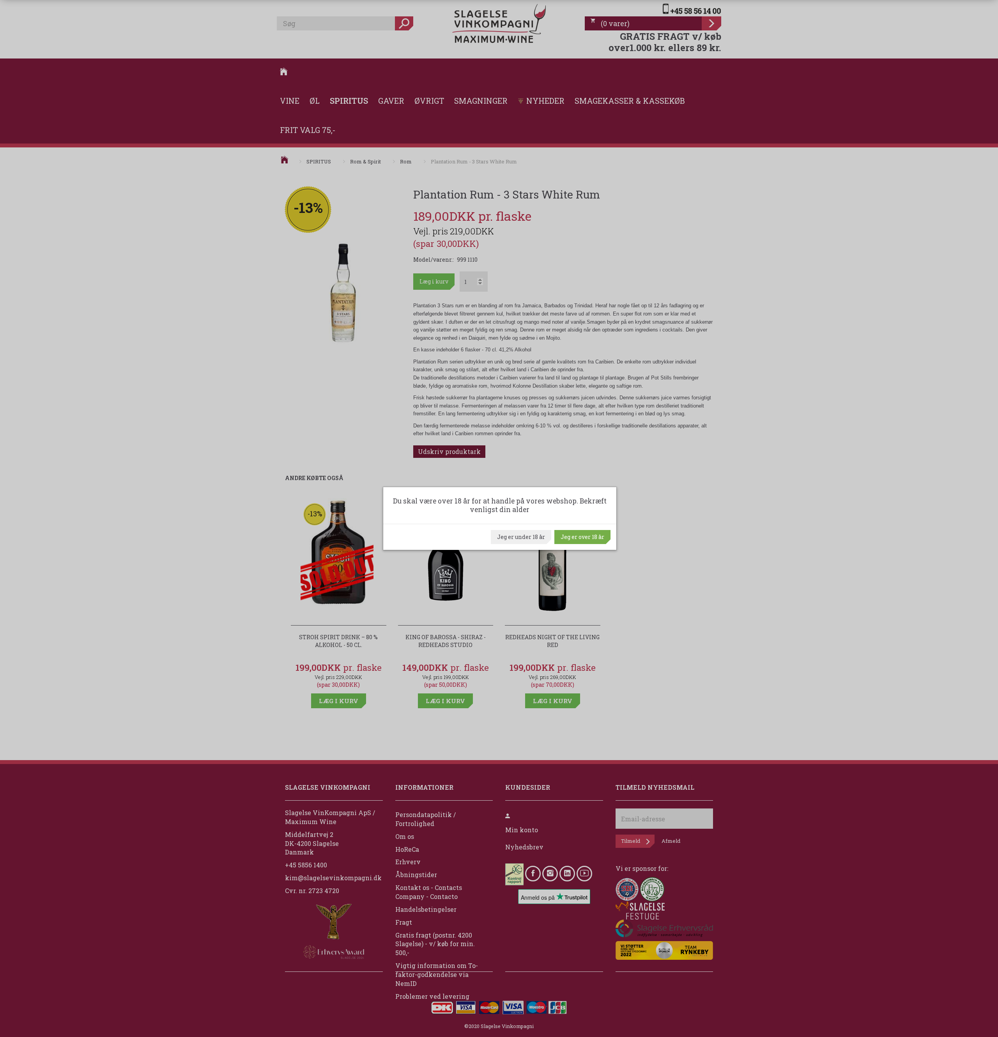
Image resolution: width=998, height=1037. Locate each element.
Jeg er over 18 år (582, 537)
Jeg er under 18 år (521, 537)
